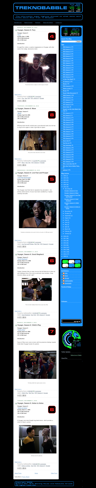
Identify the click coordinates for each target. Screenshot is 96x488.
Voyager (41, 98)
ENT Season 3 (67, 74)
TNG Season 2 (67, 120)
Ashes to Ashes (26, 466)
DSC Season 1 (67, 63)
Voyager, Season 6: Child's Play (29, 325)
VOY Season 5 (67, 157)
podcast (65, 170)
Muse (23, 162)
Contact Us (59, 22)
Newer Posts (18, 473)
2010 (64, 254)
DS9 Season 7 (67, 60)
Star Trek (27, 98)
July (66, 220)
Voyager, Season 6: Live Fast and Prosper (32, 173)
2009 (64, 256)
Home (36, 473)
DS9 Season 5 (67, 56)
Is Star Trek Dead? (68, 79)
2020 (64, 184)
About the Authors (48, 22)
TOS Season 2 (67, 136)
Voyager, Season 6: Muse (26, 108)
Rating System (28, 22)
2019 (64, 187)
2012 (64, 249)
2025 (64, 175)
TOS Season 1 (67, 134)
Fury (23, 98)
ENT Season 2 (67, 72)
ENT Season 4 (67, 77)
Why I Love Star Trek (69, 163)
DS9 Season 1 (67, 47)
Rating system (67, 88)
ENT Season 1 (67, 70)
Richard (67, 278)
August (67, 218)
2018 (64, 236)
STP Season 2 (67, 102)
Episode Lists (18, 22)
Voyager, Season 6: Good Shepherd (30, 254)
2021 (64, 182)
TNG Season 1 (67, 117)
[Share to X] (22, 101)
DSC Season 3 (67, 67)
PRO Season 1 (67, 86)
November (68, 211)
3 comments (37, 242)
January (67, 233)
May (66, 224)
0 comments (37, 391)
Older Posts (54, 473)
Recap (64, 90)
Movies (65, 83)
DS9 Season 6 (67, 58)
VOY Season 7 (67, 161)
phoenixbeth (68, 283)
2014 (64, 245)
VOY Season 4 (67, 154)
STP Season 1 (67, 100)
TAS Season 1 (67, 113)
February (67, 231)
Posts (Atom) (25, 477)
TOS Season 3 (67, 138)
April (66, 227)
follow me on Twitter (76, 355)
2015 (64, 243)
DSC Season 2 (67, 65)
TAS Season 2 (67, 115)
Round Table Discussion (69, 93)
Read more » (18, 94)
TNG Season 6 (67, 129)
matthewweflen (69, 281)
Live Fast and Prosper (28, 244)
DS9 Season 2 (67, 49)
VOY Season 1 (67, 147)
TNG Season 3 (67, 122)
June (66, 222)
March (67, 229)
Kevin (66, 275)
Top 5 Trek (66, 140)
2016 (64, 240)
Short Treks (66, 107)
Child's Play (21, 330)
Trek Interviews (67, 145)
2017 (64, 238)
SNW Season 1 (67, 95)
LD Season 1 (66, 81)
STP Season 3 (67, 104)
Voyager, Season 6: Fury (26, 30)
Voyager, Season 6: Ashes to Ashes (30, 403)
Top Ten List (66, 143)
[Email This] (18, 101)
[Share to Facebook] (23, 101)
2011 (64, 252)
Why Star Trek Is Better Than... (71, 166)
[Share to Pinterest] (25, 101)
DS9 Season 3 (67, 51)
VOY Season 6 (35, 98)
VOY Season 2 (67, 150)
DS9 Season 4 (67, 54)
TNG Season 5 (67, 127)
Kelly (66, 273)
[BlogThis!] (20, 101)
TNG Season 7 (67, 131)
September (68, 215)
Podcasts (37, 22)
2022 (64, 180)
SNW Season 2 (67, 97)
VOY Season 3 (67, 152)
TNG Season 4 (67, 124)
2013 (64, 247)
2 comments (37, 96)
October (67, 213)
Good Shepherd (26, 315)
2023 (64, 178)
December (68, 188)
